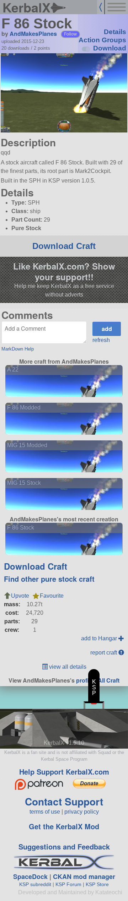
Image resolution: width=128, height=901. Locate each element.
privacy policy (81, 812)
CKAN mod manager (84, 876)
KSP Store (97, 884)
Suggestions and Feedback (64, 846)
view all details (67, 667)
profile (85, 680)
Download (109, 48)
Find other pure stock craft (49, 579)
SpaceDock (30, 876)
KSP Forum (68, 884)
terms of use (45, 812)
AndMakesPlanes (33, 33)
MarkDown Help (17, 349)
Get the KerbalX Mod (64, 826)
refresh (101, 340)
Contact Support (64, 801)
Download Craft (64, 246)
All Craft (108, 680)
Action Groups (102, 40)
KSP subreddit (35, 884)
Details (115, 32)
